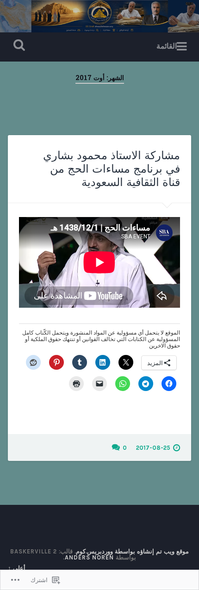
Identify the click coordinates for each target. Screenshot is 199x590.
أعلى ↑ (16, 568)
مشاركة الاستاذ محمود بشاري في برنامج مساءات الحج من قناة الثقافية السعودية (111, 168)
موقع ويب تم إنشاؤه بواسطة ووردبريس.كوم (132, 551)
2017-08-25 (153, 447)
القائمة (166, 46)
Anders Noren (89, 557)
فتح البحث (17, 46)
